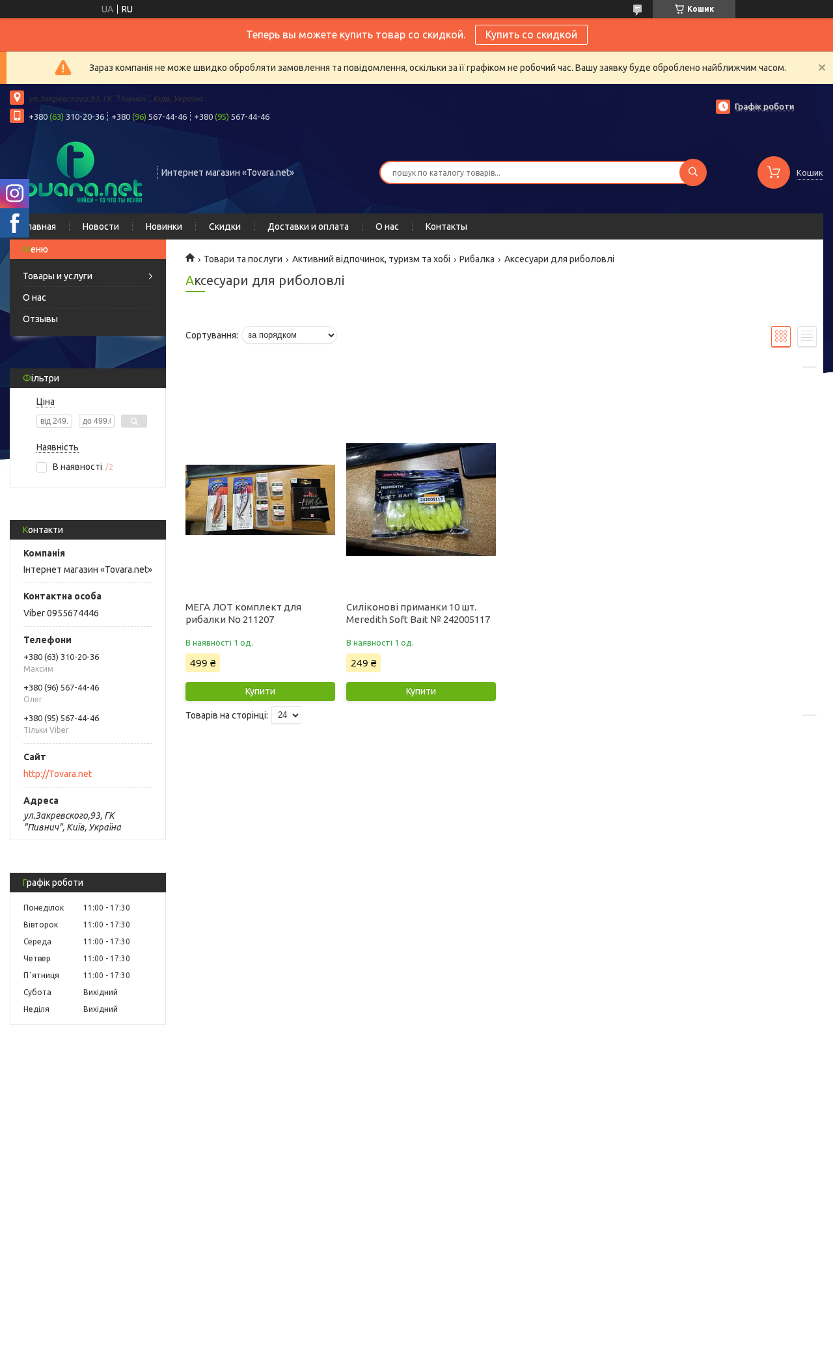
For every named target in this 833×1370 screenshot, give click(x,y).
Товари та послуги (243, 259)
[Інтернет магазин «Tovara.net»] (78, 171)
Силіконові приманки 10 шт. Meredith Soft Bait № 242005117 (418, 613)
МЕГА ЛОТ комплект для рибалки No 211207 (243, 613)
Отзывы (40, 319)
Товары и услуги (57, 276)
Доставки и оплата (308, 226)
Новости (101, 226)
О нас (387, 226)
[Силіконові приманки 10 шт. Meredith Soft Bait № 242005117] (421, 500)
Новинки (164, 226)
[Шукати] (693, 172)
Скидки (225, 226)
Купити (260, 691)
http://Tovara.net (57, 774)
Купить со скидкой (531, 34)
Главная (39, 226)
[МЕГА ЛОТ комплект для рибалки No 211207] (260, 500)
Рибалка (477, 259)
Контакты (446, 226)
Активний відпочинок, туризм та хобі (371, 259)
